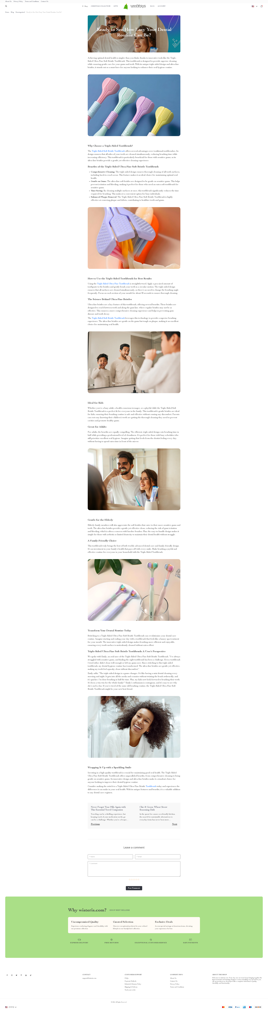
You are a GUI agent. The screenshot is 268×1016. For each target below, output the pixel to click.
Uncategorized (20, 12)
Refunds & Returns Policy (133, 984)
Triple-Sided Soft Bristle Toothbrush (108, 151)
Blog (152, 6)
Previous (95, 824)
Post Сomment (134, 888)
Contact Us (44, 1)
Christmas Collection (100, 6)
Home (7, 12)
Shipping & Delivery (131, 987)
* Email (139, 857)
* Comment (93, 863)
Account (162, 6)
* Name (92, 857)
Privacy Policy (18, 1)
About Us (8, 1)
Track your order (130, 990)
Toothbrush (151, 786)
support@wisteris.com (89, 978)
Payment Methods (130, 981)
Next (174, 824)
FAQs (126, 978)
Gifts (115, 6)
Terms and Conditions (32, 1)
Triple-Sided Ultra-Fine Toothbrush (113, 284)
